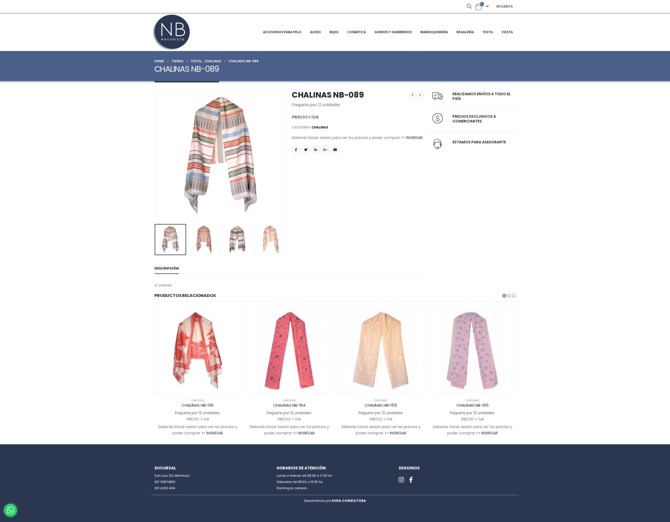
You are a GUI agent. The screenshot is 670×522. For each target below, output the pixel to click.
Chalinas (319, 127)
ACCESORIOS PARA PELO (282, 32)
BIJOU (334, 32)
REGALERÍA (465, 32)
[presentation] (156, 156)
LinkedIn (315, 149)
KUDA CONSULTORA (349, 500)
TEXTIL (487, 32)
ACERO (315, 32)
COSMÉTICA (356, 32)
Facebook (296, 149)
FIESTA (507, 32)
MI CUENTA (504, 6)
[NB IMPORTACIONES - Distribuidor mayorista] (171, 32)
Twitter (306, 149)
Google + (325, 149)
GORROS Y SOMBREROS (393, 32)
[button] (504, 296)
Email (335, 149)
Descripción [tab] (166, 268)
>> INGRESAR (412, 137)
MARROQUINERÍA (434, 32)
